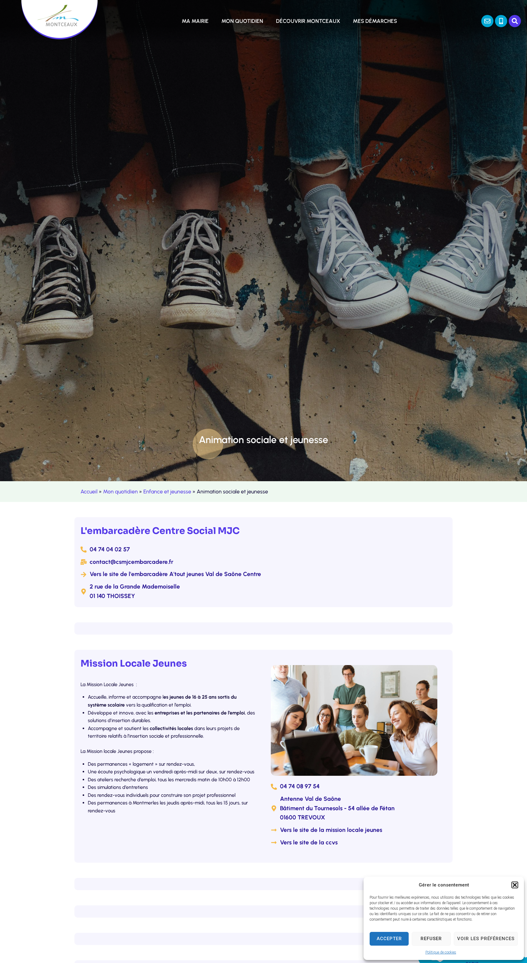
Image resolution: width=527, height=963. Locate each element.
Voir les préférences (485, 938)
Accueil (89, 491)
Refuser (431, 938)
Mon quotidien (120, 491)
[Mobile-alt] (501, 21)
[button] (515, 885)
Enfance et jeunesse (167, 491)
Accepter (389, 938)
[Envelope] (487, 21)
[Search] (515, 21)
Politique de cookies (440, 952)
